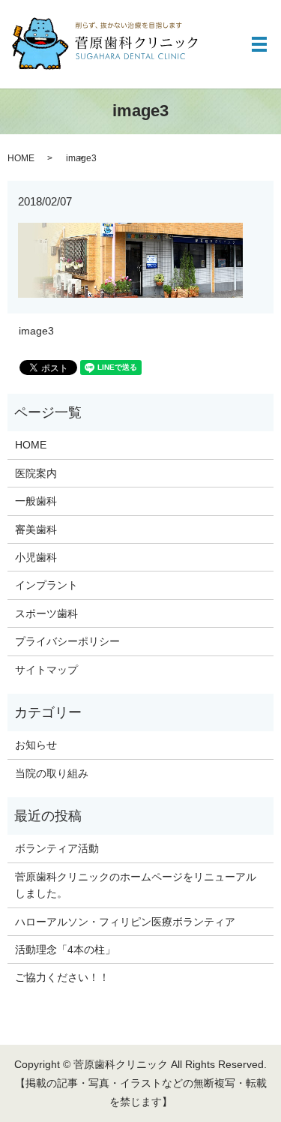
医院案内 (36, 473)
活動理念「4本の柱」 (65, 950)
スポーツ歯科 (46, 614)
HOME (20, 158)
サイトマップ (46, 670)
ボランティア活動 (57, 848)
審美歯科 (36, 530)
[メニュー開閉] (259, 44)
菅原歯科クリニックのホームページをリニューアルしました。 (135, 885)
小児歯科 (36, 557)
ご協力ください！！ (62, 977)
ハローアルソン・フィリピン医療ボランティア (125, 922)
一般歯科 (36, 501)
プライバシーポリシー (67, 641)
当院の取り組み (51, 773)
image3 (36, 331)
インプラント (46, 585)
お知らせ (36, 745)
